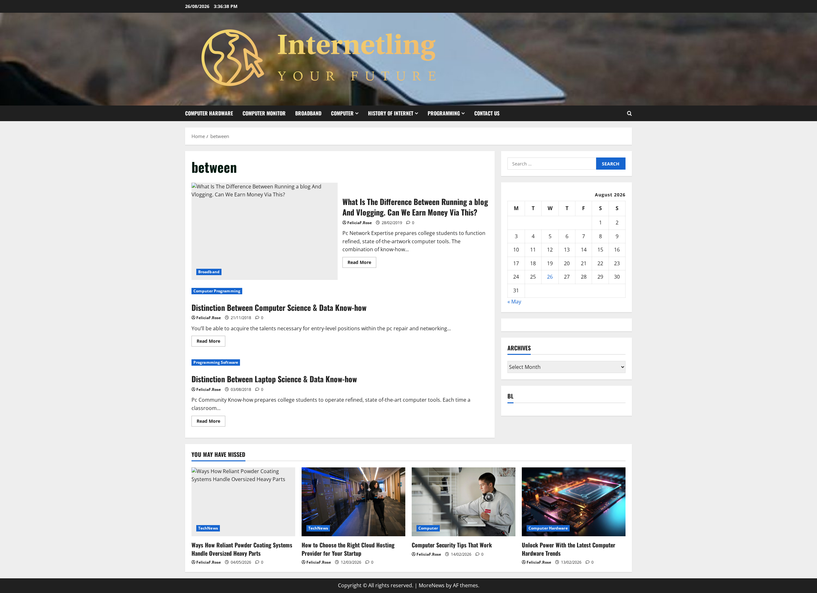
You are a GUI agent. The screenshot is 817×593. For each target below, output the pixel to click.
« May (514, 301)
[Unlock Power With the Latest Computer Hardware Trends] (574, 502)
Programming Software (215, 362)
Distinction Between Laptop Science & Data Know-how (274, 378)
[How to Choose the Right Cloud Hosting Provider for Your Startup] (353, 502)
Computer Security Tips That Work (452, 545)
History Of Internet (390, 113)
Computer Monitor (264, 113)
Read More (362, 263)
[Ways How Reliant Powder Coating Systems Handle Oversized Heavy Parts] (243, 502)
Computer (342, 113)
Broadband (308, 113)
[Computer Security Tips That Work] (463, 502)
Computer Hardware (209, 113)
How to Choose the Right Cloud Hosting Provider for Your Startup (348, 549)
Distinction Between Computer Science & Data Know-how (278, 307)
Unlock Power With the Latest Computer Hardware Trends (568, 549)
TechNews (208, 528)
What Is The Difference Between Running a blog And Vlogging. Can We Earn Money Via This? (264, 231)
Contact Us (486, 113)
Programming (444, 113)
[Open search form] (629, 113)
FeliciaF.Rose (359, 222)
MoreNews (432, 585)
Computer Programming (216, 291)
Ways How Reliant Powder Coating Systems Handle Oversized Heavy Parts (241, 549)
